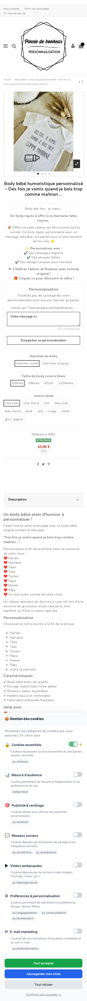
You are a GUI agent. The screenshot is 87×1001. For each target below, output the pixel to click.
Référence (39, 434)
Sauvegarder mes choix (44, 974)
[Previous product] (80, 82)
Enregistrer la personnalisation (43, 340)
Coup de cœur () (16, 13)
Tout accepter (43, 963)
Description (17, 499)
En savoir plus (30, 735)
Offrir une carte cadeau (36, 8)
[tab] (43, 499)
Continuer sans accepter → (43, 994)
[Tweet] (43, 464)
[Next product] (83, 82)
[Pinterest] (49, 464)
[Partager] (38, 464)
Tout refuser (44, 984)
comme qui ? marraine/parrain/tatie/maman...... (43, 308)
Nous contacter (11, 8)
